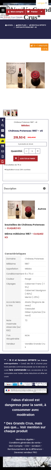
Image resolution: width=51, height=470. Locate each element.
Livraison (36, 445)
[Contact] (2, 151)
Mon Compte (15, 445)
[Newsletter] (2, 156)
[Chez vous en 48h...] (2, 135)
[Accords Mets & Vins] (2, 146)
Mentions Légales (24, 439)
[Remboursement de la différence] (2, 120)
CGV (27, 445)
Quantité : (17, 151)
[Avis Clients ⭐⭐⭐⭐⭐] (2, 141)
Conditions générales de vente (24, 442)
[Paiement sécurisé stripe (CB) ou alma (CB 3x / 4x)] (2, 130)
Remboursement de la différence (25, 449)
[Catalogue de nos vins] (2, 161)
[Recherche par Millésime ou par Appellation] (2, 125)
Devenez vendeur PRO (25, 452)
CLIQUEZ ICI (14, 228)
